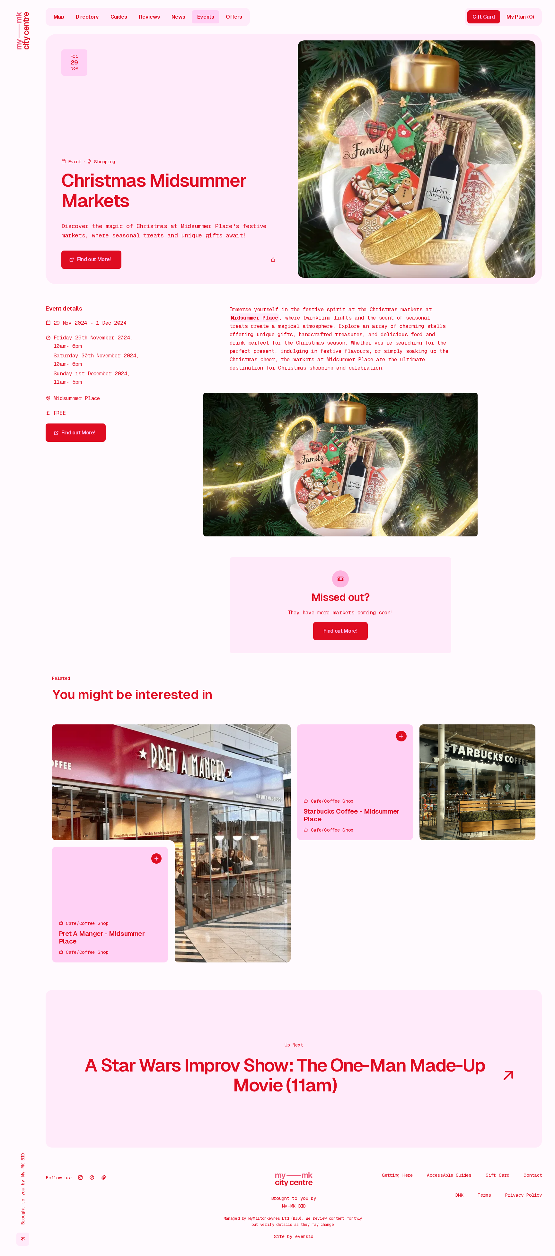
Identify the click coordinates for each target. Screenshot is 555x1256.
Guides (118, 17)
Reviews (149, 17)
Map (59, 17)
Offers (234, 17)
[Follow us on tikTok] (104, 1177)
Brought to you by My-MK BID (22, 1189)
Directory (87, 17)
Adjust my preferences (486, 1230)
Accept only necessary (485, 1209)
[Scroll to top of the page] (23, 1239)
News (178, 17)
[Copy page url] (273, 260)
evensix (304, 1236)
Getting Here (397, 1175)
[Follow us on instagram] (80, 1177)
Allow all (486, 1188)
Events (205, 17)
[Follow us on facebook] (92, 1177)
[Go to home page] (23, 30)
